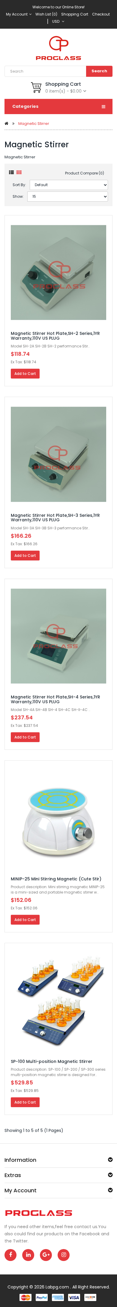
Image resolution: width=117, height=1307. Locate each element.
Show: (18, 196)
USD (56, 21)
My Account (17, 14)
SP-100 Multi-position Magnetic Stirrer (51, 1061)
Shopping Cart (74, 14)
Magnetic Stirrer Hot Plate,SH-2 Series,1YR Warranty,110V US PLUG (55, 335)
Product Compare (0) (84, 173)
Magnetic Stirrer (33, 123)
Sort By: (19, 184)
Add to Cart (25, 373)
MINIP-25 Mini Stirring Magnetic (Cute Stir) (56, 879)
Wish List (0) (46, 14)
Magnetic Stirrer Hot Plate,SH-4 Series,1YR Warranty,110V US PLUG (55, 699)
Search (99, 71)
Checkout (101, 14)
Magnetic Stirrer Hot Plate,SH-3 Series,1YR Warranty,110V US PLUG (55, 517)
